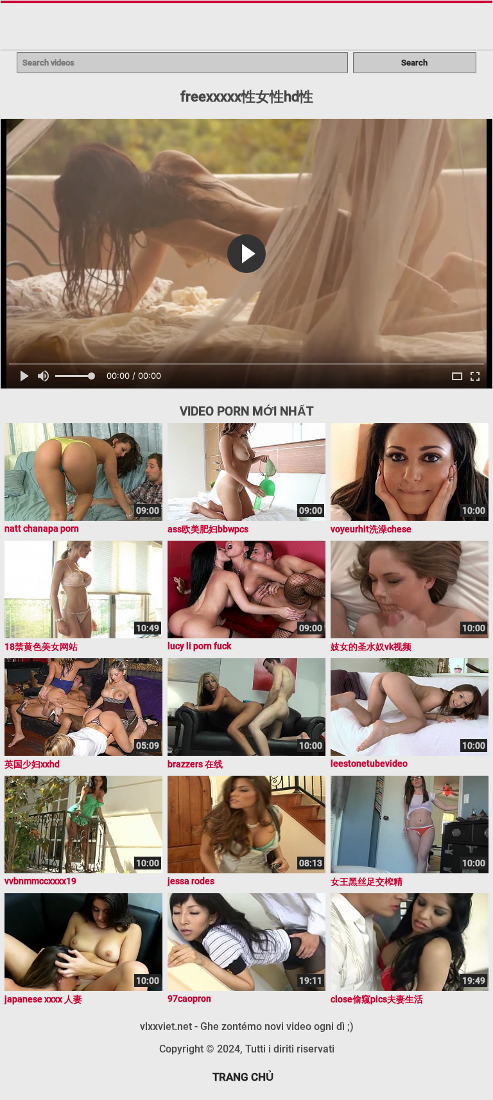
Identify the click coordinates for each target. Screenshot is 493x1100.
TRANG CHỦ (242, 1076)
